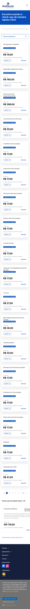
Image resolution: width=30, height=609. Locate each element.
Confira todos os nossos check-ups (12, 537)
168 (23, 493)
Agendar (6, 60)
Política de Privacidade (12, 591)
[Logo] (8, 5)
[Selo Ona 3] (4, 574)
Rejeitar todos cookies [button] (8, 602)
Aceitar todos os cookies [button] (10, 598)
